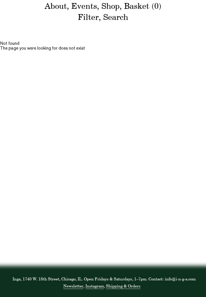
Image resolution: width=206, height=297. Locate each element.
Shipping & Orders (123, 286)
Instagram (94, 286)
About (56, 6)
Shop (110, 6)
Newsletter (73, 286)
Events (84, 6)
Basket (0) (142, 6)
